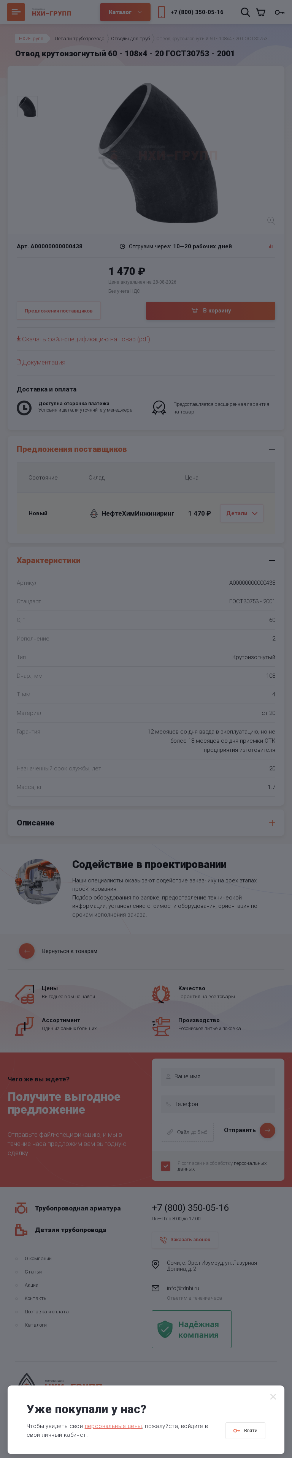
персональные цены (113, 1426)
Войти (250, 1430)
